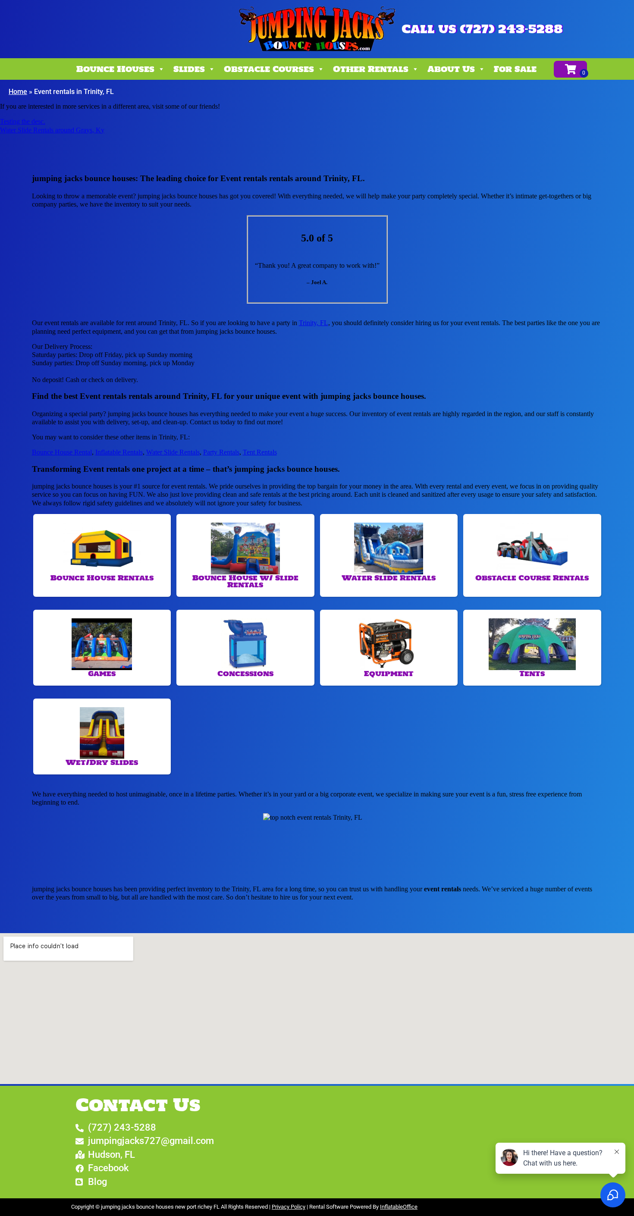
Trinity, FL (313, 322)
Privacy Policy (288, 1206)
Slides (189, 69)
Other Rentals (370, 69)
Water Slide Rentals (173, 452)
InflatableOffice (398, 1206)
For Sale (515, 69)
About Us (451, 69)
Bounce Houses (115, 69)
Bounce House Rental (62, 452)
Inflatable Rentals (119, 452)
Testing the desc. (22, 121)
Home (18, 92)
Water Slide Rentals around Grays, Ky (52, 130)
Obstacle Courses (269, 69)
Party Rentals (221, 452)
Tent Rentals (260, 452)
